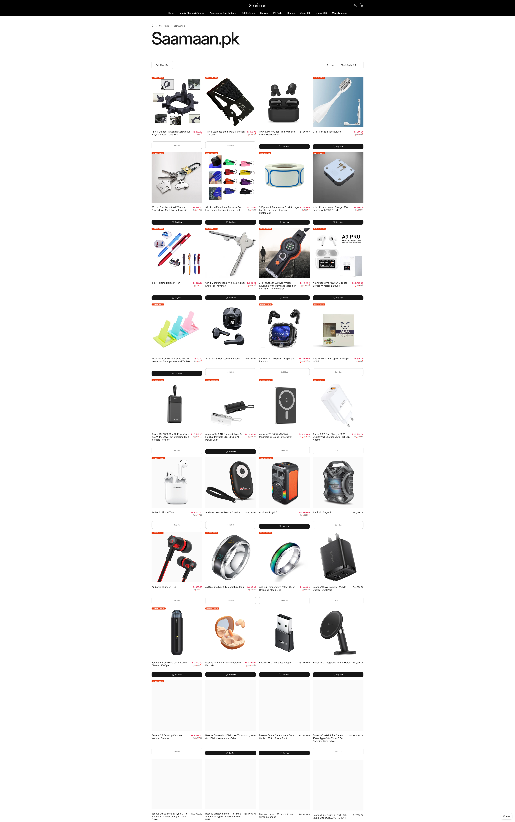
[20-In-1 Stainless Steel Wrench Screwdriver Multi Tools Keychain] (177, 177)
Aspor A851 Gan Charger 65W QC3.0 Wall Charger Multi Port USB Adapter (331, 437)
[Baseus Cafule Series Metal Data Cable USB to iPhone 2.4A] (284, 705)
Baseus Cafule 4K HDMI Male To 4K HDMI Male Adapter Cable (222, 736)
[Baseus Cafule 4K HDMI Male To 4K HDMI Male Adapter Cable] (230, 705)
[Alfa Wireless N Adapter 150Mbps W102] (338, 328)
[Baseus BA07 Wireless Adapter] (284, 632)
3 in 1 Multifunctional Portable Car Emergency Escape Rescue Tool (223, 208)
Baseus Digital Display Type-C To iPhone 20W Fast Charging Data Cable (169, 816)
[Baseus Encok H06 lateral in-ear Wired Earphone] (284, 784)
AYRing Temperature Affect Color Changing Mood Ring (277, 588)
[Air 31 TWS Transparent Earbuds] (230, 328)
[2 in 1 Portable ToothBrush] (338, 102)
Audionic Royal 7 (268, 512)
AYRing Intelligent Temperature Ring (224, 587)
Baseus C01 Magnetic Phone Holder (332, 662)
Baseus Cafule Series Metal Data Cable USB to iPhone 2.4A (276, 736)
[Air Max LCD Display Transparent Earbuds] (284, 328)
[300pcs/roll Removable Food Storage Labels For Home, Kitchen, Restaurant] (284, 177)
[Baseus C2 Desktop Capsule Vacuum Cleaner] (177, 705)
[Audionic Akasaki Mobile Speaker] (230, 482)
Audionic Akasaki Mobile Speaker (223, 512)
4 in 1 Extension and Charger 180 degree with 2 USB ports (330, 208)
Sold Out (177, 145)
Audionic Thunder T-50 (164, 587)
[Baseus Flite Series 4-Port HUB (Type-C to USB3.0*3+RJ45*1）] (338, 784)
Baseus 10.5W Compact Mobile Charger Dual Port (329, 588)
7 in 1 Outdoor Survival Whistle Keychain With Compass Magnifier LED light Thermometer (277, 286)
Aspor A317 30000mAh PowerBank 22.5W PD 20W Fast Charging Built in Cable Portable (170, 437)
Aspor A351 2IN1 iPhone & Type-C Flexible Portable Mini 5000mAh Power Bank (223, 437)
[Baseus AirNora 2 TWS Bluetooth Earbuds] (230, 632)
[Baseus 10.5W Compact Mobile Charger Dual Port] (338, 557)
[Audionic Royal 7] (284, 482)
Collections (164, 26)
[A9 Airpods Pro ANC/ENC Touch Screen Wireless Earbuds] (338, 253)
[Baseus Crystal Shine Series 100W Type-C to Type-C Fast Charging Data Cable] (338, 705)
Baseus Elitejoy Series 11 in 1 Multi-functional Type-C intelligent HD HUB (223, 816)
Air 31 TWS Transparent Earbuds (222, 358)
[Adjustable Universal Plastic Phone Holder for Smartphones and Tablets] (177, 328)
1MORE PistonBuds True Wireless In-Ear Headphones (277, 133)
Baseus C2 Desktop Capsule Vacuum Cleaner (167, 736)
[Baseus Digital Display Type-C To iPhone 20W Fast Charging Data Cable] (177, 784)
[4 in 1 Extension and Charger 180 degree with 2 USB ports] (338, 177)
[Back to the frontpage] (153, 25)
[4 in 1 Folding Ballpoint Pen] (177, 253)
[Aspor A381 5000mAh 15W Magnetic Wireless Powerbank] (284, 404)
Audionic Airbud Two (163, 512)
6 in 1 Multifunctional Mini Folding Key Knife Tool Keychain (225, 284)
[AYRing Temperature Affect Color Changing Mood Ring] (284, 557)
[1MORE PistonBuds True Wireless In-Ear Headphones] (284, 102)
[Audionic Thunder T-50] (177, 557)
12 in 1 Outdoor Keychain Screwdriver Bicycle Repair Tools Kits (171, 133)
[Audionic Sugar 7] (338, 482)
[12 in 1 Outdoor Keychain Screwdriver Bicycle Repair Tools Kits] (177, 102)
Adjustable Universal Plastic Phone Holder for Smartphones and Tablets (171, 360)
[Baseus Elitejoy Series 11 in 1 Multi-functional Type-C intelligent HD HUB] (230, 784)
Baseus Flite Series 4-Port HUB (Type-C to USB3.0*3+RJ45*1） (330, 815)
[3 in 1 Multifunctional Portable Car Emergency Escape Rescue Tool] (230, 177)
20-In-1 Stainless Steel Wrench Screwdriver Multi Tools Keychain (169, 208)
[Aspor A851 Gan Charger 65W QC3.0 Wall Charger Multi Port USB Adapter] (338, 404)
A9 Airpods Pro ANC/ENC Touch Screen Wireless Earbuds (330, 284)
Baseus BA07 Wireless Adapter (275, 662)
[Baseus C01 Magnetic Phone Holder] (338, 632)
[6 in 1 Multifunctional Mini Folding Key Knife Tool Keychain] (230, 253)
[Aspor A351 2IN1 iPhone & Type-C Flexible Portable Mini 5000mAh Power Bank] (230, 404)
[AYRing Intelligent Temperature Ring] (230, 557)
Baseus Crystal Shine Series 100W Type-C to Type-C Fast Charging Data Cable (328, 738)
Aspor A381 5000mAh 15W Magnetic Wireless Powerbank (275, 435)
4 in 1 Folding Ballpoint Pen (166, 283)
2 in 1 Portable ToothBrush (327, 131)
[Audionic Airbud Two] (177, 482)
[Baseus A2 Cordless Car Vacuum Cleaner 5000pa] (177, 632)
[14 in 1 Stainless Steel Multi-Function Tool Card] (230, 102)
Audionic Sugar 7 (322, 512)
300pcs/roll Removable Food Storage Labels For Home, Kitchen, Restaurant (279, 210)
